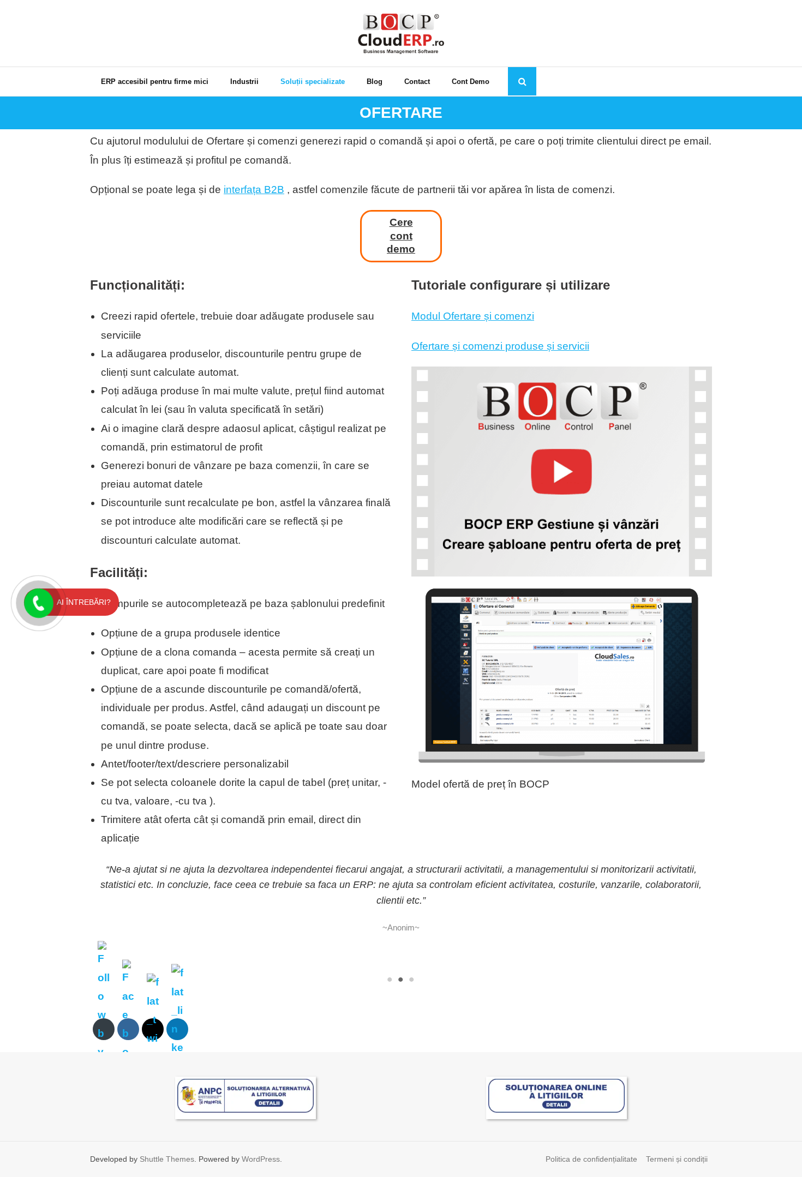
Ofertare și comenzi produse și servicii (500, 346)
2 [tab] (401, 979)
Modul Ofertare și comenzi (472, 316)
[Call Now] (37, 602)
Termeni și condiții (677, 1159)
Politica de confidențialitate (591, 1159)
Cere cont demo (401, 236)
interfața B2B (254, 189)
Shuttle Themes (167, 1159)
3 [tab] (411, 979)
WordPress (261, 1159)
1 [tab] (390, 979)
